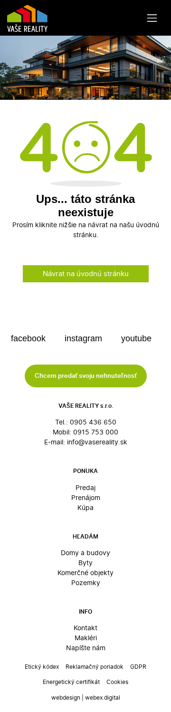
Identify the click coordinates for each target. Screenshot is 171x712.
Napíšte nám (85, 648)
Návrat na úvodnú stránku (86, 273)
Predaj (85, 487)
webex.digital (102, 697)
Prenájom (85, 497)
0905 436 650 (93, 422)
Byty (85, 562)
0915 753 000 (95, 432)
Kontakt (85, 628)
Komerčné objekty (85, 572)
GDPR (138, 666)
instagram (84, 338)
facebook (29, 338)
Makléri (86, 638)
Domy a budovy (85, 552)
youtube (137, 338)
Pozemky (85, 582)
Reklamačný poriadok (95, 666)
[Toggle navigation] (152, 18)
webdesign (65, 697)
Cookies (117, 681)
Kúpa (85, 507)
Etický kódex (42, 666)
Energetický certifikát (71, 681)
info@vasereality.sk (97, 442)
